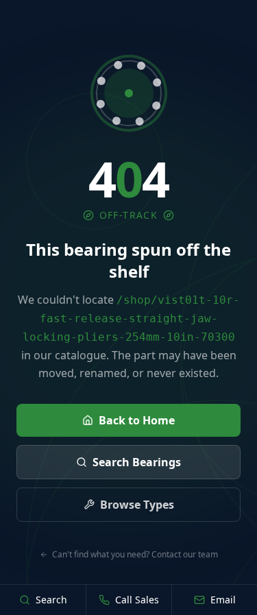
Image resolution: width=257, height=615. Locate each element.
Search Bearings (137, 462)
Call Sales (137, 599)
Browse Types (137, 504)
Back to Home (137, 420)
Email (223, 599)
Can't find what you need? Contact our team (135, 554)
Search (51, 599)
